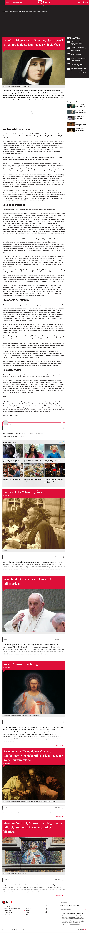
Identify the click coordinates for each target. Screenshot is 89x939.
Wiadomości (5, 6)
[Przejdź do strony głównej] (43, 2)
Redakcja (28, 910)
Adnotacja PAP (7, 915)
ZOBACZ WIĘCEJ (39, 433)
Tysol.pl (85, 930)
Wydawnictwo (29, 908)
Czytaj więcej (80, 72)
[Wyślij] (85, 909)
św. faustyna (30, 433)
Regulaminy (18, 930)
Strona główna (5, 11)
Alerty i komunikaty (55, 6)
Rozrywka (66, 6)
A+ (8, 2)
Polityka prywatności (6, 930)
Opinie (71, 6)
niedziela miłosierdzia (20, 433)
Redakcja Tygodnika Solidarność (10, 906)
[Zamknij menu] (2, 2)
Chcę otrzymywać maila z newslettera (73, 914)
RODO (13, 930)
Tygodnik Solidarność (37, 6)
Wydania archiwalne (8, 912)
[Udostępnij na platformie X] (63, 428)
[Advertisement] (44, 25)
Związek (13, 6)
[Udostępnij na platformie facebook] (61, 428)
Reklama (28, 915)
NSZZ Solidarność (17, 2)
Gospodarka (20, 6)
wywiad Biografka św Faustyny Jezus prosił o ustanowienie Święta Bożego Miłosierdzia (30, 11)
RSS (23, 930)
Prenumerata (78, 6)
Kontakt (27, 912)
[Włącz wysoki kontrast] (10, 2)
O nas (27, 906)
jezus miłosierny (10, 433)
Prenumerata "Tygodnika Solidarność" (12, 908)
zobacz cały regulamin (74, 924)
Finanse (27, 6)
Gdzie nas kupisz (7, 910)
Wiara (46, 6)
